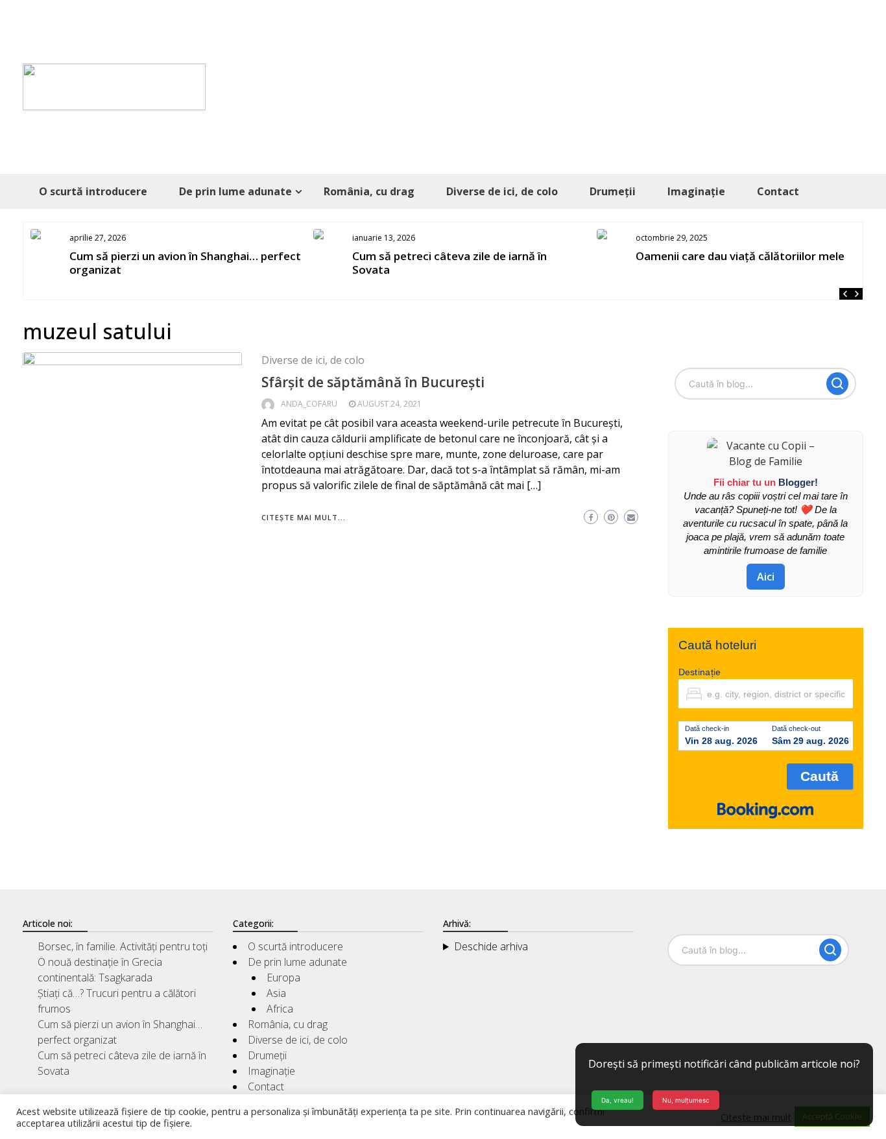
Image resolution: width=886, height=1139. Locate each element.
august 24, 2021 (389, 403)
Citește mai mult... (303, 517)
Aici (765, 577)
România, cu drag (369, 191)
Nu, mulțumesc (686, 1100)
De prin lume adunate (235, 191)
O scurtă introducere (93, 191)
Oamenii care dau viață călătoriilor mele (740, 255)
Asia (276, 993)
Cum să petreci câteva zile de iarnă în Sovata (449, 262)
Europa (283, 977)
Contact (778, 191)
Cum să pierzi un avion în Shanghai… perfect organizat (185, 262)
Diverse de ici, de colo (502, 191)
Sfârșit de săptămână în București (373, 382)
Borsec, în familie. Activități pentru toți (123, 946)
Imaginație (696, 191)
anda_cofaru (309, 403)
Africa (280, 1008)
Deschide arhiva (491, 946)
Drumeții (613, 191)
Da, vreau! (617, 1100)
